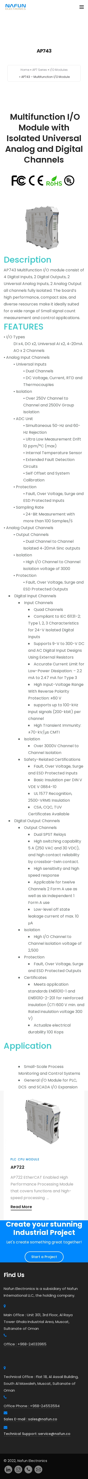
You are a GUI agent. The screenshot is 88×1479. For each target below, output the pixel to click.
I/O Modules (59, 70)
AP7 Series (39, 70)
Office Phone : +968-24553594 (32, 1405)
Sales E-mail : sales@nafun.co (30, 1419)
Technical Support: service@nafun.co (37, 1433)
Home (25, 70)
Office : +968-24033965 (25, 1344)
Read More (21, 1207)
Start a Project (44, 1256)
